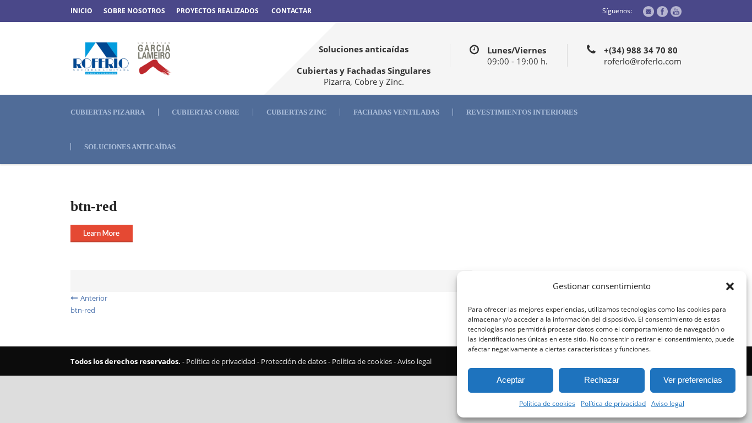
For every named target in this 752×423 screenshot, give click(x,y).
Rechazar (601, 379)
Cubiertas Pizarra (107, 112)
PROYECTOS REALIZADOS (217, 10)
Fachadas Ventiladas (396, 112)
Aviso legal (667, 403)
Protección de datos (293, 361)
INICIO (81, 10)
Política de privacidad (613, 403)
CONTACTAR (291, 10)
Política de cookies (547, 403)
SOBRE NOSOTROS (134, 10)
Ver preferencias (692, 379)
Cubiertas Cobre (205, 112)
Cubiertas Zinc (296, 112)
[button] (729, 286)
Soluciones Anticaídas (130, 146)
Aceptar (511, 379)
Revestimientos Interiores (521, 112)
